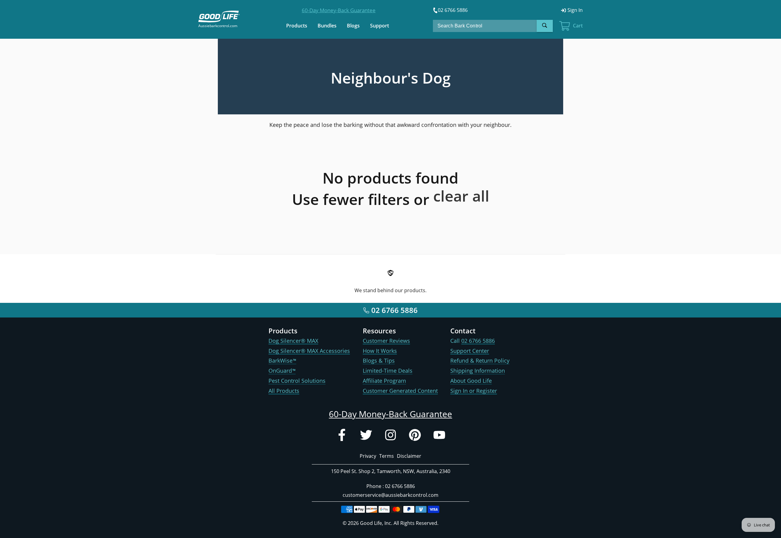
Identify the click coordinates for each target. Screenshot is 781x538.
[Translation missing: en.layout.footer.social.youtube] (439, 436)
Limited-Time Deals (387, 370)
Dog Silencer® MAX (293, 340)
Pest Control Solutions (297, 380)
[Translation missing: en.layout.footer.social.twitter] (366, 436)
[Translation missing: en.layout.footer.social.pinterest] (415, 436)
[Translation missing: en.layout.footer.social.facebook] (342, 436)
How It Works (380, 350)
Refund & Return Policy (479, 360)
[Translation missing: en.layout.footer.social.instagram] (390, 436)
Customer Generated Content (400, 390)
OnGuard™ (282, 370)
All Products (283, 390)
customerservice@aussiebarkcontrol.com (390, 495)
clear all (461, 196)
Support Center (469, 350)
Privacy (368, 456)
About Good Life (471, 380)
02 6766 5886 (478, 340)
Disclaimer (409, 456)
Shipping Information (477, 370)
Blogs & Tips (379, 360)
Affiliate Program (384, 380)
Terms (386, 456)
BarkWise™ (282, 360)
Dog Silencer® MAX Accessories (309, 350)
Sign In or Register (473, 390)
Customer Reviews (386, 340)
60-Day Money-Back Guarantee (339, 10)
